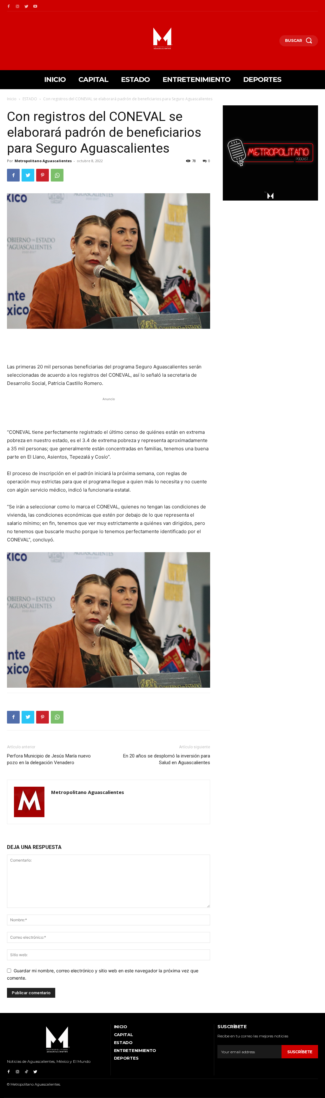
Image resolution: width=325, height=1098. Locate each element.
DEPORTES (126, 1058)
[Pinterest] (42, 175)
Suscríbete (299, 1051)
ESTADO (30, 99)
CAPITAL (123, 1034)
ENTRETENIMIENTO (135, 1050)
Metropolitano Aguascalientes (43, 160)
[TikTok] (26, 1071)
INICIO (120, 1026)
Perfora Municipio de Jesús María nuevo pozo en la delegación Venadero (49, 759)
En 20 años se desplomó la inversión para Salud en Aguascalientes (166, 759)
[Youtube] (35, 6)
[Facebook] (8, 6)
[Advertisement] (108, 346)
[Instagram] (17, 6)
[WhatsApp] (57, 175)
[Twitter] (26, 6)
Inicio (12, 99)
